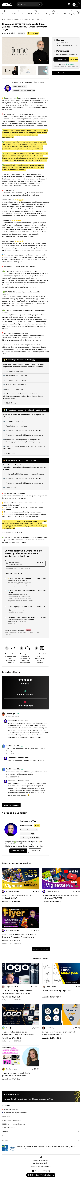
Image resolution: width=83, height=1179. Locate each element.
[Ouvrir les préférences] (69, 4)
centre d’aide (48, 1099)
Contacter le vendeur (66, 73)
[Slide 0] (10, 70)
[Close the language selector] (53, 1175)
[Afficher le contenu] (79, 1132)
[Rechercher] (40, 4)
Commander (61, 59)
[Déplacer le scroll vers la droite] (78, 12)
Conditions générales (40, 1163)
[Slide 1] (28, 70)
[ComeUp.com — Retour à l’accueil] (7, 4)
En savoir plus (35, 851)
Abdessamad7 (27, 82)
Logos (26, 19)
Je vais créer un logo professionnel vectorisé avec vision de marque (17, 992)
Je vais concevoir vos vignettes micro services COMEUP (18, 896)
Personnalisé (62, 51)
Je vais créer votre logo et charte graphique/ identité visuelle (16, 1074)
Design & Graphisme (13, 19)
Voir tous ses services (41, 949)
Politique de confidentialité (40, 1166)
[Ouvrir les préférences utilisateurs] (77, 4)
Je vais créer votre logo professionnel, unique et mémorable (58, 1033)
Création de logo (37, 19)
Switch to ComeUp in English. (39, 1175)
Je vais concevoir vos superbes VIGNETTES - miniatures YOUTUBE (60, 896)
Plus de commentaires (11, 805)
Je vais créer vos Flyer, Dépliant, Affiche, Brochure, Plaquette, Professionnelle (19, 935)
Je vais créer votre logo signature (56, 991)
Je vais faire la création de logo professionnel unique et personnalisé (18, 1033)
